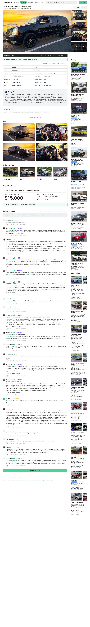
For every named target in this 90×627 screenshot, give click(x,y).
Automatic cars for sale (13, 480)
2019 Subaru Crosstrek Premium (77, 456)
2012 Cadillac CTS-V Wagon (58, 178)
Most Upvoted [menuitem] (48, 211)
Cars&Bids (8, 398)
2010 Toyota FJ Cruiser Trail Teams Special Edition (77, 160)
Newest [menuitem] (41, 211)
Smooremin (9, 354)
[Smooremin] (4, 354)
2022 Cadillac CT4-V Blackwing (42, 178)
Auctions (16, 2)
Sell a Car (23, 2)
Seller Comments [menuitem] (57, 211)
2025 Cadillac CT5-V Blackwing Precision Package (76, 287)
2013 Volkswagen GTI (76, 243)
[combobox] (61, 2)
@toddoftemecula (10, 336)
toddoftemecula (15, 194)
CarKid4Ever (9, 431)
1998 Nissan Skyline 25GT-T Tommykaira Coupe (77, 138)
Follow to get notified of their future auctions (21, 204)
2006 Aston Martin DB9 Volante (77, 312)
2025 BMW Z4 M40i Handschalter (76, 335)
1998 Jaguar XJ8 (75, 480)
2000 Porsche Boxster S (77, 502)
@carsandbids (9, 274)
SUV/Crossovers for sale (47, 480)
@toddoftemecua (29, 274)
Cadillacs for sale (23, 480)
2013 (29, 477)
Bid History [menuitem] (65, 211)
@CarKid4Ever (10, 323)
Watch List (30, 2)
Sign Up (83, 2)
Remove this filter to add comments (34, 215)
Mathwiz (8, 299)
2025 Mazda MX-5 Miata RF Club (78, 204)
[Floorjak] (4, 239)
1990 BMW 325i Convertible (75, 116)
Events (42, 2)
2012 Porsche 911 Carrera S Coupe (78, 364)
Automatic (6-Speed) (12, 477)
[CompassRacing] (13, 85)
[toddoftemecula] (9, 194)
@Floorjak (8, 230)
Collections (37, 2)
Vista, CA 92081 (16, 82)
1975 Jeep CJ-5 (75, 412)
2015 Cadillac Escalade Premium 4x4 (9, 178)
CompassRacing (18, 85)
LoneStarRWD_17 (10, 409)
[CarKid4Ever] (4, 431)
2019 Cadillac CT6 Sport (24, 178)
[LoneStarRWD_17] (4, 409)
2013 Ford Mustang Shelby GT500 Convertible (77, 95)
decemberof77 (9, 439)
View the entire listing (34, 117)
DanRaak (8, 220)
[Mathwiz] (4, 299)
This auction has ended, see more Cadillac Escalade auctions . (22, 59)
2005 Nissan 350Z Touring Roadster (77, 388)
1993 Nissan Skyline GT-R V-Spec (77, 433)
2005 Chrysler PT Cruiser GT (77, 182)
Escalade (14, 70)
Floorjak (8, 239)
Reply (11, 224)
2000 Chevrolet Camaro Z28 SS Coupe (77, 264)
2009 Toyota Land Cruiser (77, 223)
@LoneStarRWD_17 (11, 319)
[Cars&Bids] (4, 399)
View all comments (35, 470)
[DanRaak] (4, 220)
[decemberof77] (4, 439)
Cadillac (14, 67)
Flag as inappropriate (20, 224)
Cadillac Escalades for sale (34, 480)
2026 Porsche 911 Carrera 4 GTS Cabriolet (78, 75)
